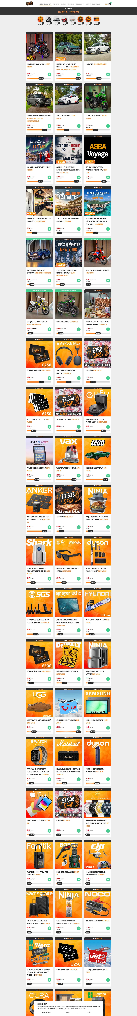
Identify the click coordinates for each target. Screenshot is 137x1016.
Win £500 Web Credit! (38, 671)
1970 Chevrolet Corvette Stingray (39, 271)
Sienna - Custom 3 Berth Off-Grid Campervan (39, 219)
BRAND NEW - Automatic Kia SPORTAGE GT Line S (67, 67)
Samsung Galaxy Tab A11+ (97, 721)
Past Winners (56, 4)
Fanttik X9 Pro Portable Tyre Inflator (37, 873)
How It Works (79, 4)
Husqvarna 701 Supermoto (37, 323)
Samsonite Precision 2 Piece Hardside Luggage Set (38, 922)
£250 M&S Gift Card (66, 969)
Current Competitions (45, 4)
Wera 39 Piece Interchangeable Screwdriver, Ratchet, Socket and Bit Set (38, 972)
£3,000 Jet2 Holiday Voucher (97, 970)
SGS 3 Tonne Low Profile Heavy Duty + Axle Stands (38, 621)
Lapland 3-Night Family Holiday (38, 168)
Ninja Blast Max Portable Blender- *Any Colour (67, 922)
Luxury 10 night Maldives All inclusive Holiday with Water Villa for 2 (96, 221)
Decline (89, 1012)
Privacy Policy (82, 1008)
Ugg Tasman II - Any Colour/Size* (39, 721)
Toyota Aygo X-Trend (66, 116)
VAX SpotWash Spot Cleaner (68, 469)
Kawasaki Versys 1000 (96, 116)
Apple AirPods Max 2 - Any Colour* (65, 371)
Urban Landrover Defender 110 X (39, 118)
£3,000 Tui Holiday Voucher (67, 721)
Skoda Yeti (96, 64)
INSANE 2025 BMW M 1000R (38, 65)
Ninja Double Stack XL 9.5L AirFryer (95, 672)
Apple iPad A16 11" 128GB (38, 821)
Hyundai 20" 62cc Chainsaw (97, 621)
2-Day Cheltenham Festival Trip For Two (67, 219)
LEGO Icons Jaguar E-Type (96, 469)
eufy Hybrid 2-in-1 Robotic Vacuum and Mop (96, 420)
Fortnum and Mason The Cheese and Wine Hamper (97, 323)
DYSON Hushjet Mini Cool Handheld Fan (95, 770)
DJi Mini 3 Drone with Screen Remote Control (96, 873)
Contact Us (88, 4)
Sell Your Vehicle (96, 4)
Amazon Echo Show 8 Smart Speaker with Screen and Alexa (67, 622)
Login (106, 4)
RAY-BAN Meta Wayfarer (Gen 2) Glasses (67, 569)
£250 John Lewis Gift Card (38, 420)
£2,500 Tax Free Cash (67, 419)
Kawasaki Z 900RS (67, 321)
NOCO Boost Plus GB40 (97, 921)
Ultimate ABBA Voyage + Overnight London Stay (96, 170)
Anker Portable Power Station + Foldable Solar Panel (39, 519)
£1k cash (63, 820)
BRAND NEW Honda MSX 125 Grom (97, 271)
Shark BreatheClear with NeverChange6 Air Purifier (38, 571)
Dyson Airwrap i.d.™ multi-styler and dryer (96, 569)
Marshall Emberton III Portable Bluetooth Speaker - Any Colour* (68, 772)
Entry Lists (63, 4)
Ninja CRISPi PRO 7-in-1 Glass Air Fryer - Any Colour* (97, 518)
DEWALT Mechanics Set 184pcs (67, 672)
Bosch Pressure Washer (67, 873)
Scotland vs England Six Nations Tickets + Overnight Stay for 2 (68, 170)
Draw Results (71, 4)
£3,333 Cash (64, 517)
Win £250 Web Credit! (38, 370)
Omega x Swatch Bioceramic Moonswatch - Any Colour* (97, 823)
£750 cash (93, 370)
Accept (67, 1012)
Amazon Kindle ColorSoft (38, 469)
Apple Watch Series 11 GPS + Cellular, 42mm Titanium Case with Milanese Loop (38, 772)
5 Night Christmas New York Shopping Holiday (66, 273)
